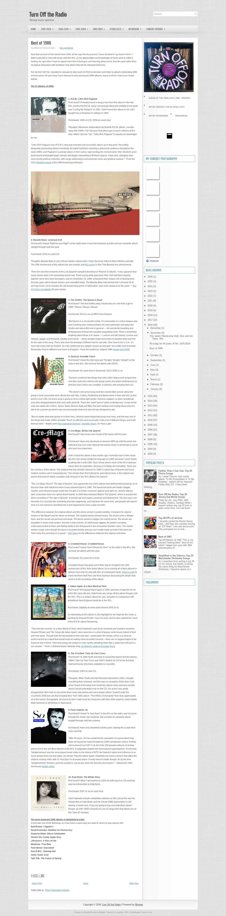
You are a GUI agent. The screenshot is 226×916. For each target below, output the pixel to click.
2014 (150, 401)
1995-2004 (82, 29)
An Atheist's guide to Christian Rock (98, 646)
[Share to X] (39, 875)
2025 (150, 281)
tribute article (48, 766)
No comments (66, 48)
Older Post (133, 883)
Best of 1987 (165, 536)
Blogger (139, 904)
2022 (150, 296)
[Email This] (32, 875)
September (156, 360)
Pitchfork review (43, 162)
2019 (150, 310)
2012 (150, 410)
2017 (150, 320)
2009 (150, 425)
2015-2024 (47, 29)
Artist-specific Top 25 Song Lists (166, 107)
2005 (150, 444)
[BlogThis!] (36, 875)
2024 (150, 286)
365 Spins (73, 533)
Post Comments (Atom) (57, 890)
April (153, 374)
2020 (150, 305)
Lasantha (119, 912)
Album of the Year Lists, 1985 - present (170, 98)
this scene (90, 264)
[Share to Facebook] (42, 875)
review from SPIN (121, 349)
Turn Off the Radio (48, 14)
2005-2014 (64, 29)
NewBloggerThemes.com (141, 912)
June (153, 365)
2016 (150, 325)
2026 (150, 276)
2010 (150, 420)
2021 (150, 300)
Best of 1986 (41, 42)
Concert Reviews (155, 29)
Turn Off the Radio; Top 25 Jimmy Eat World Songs (172, 495)
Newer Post (37, 883)
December (156, 328)
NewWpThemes (90, 912)
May (153, 369)
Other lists (117, 29)
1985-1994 (99, 29)
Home (33, 29)
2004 (150, 449)
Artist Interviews (158, 116)
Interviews (135, 29)
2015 (150, 396)
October (154, 355)
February (155, 384)
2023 (150, 291)
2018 (150, 315)
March (153, 379)
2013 (150, 405)
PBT (127, 912)
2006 (150, 439)
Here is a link (128, 572)
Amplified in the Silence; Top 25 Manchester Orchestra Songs (175, 557)
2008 (150, 429)
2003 (150, 454)
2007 (150, 434)
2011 (150, 415)
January (154, 389)
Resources (181, 116)
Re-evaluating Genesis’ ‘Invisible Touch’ (77, 423)
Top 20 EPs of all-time (170, 518)
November (156, 332)
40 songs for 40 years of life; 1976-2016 (170, 343)
